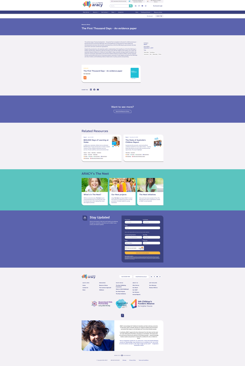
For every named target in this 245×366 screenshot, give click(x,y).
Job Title (145, 234)
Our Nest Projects (120, 291)
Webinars (101, 290)
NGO (151, 54)
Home (84, 285)
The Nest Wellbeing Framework (121, 286)
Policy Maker (146, 52)
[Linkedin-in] (135, 5)
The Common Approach (105, 287)
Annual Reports (136, 294)
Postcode (145, 240)
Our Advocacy (152, 285)
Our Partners (136, 292)
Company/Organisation (130, 234)
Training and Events (145, 12)
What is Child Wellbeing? (122, 289)
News (113, 12)
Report (145, 44)
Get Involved (104, 12)
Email (126, 225)
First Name (127, 219)
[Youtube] (142, 5)
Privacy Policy (132, 360)
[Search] (131, 5)
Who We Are (136, 285)
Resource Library (158, 12)
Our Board (135, 287)
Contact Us (120, 12)
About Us (95, 12)
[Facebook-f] (139, 5)
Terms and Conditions (143, 360)
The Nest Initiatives (121, 293)
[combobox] (119, 5)
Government (146, 54)
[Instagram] (145, 5)
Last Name (145, 219)
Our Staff (135, 290)
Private (160, 54)
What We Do (86, 12)
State (126, 240)
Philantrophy (155, 54)
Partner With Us (153, 287)
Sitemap (124, 360)
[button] (90, 89)
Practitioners (152, 52)
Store (137, 12)
